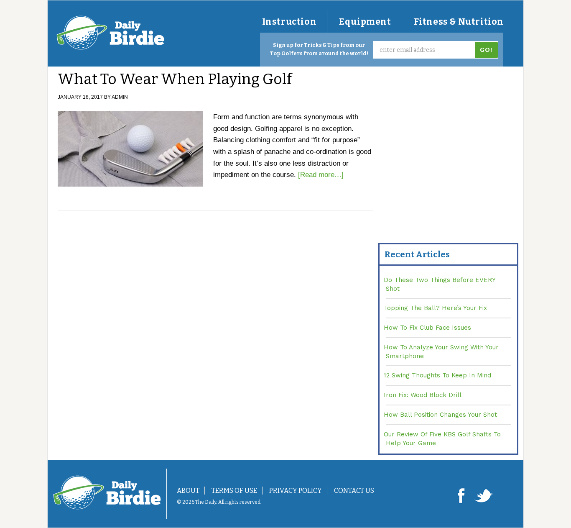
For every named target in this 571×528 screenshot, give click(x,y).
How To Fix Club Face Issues (427, 327)
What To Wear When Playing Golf (175, 79)
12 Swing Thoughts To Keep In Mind (437, 375)
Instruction (289, 21)
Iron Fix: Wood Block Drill (422, 395)
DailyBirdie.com (110, 32)
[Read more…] (321, 175)
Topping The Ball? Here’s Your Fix (435, 308)
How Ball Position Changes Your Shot (440, 414)
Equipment (365, 21)
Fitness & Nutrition (459, 21)
